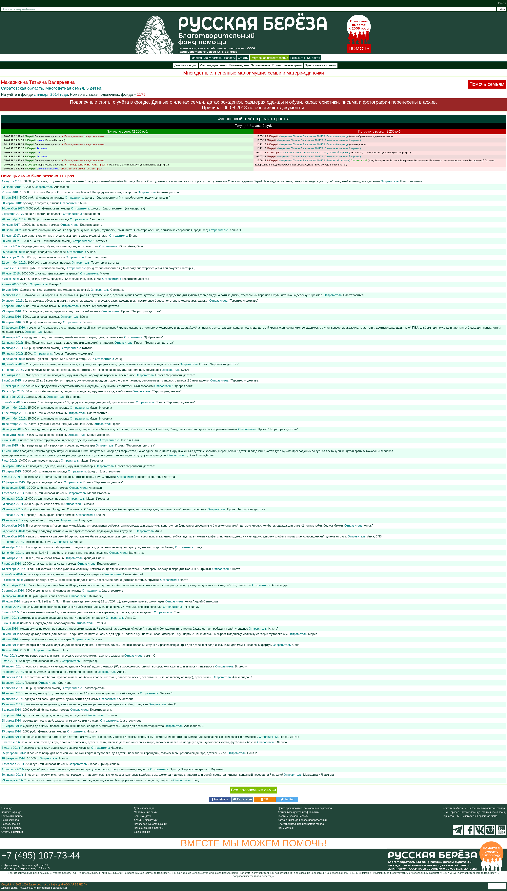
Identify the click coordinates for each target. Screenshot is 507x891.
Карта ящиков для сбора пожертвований (302, 819)
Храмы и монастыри (146, 819)
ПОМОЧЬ (359, 48)
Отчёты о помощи (12, 831)
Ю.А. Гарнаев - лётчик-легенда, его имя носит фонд (474, 812)
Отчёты (243, 57)
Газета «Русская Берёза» (293, 816)
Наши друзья (286, 827)
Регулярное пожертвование (269, 57)
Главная (196, 57)
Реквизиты (297, 57)
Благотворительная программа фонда (301, 823)
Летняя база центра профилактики (298, 812)
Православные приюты (320, 65)
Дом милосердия (185, 65)
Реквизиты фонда (12, 816)
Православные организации (150, 823)
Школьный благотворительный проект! (82, 168)
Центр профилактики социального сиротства (305, 808)
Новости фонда (10, 823)
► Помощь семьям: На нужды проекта (83, 136)
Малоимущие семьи (213, 65)
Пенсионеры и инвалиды (148, 827)
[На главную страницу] (154, 34)
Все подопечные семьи (253, 790)
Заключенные (260, 65)
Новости (229, 57)
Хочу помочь (213, 57)
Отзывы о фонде (11, 827)
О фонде (6, 808)
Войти (502, 3)
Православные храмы (287, 65)
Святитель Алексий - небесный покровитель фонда (474, 808)
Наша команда (10, 819)
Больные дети (239, 65)
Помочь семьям (486, 84)
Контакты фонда (11, 812)
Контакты (313, 57)
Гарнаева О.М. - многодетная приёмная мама (470, 816)
